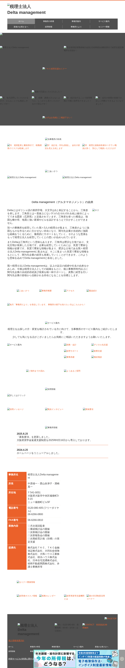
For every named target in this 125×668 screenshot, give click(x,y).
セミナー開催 (103, 27)
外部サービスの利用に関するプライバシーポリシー (31, 659)
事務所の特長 (48, 21)
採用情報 (48, 27)
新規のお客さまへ (21, 27)
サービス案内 (103, 21)
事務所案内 (76, 21)
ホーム (21, 21)
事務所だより (76, 27)
